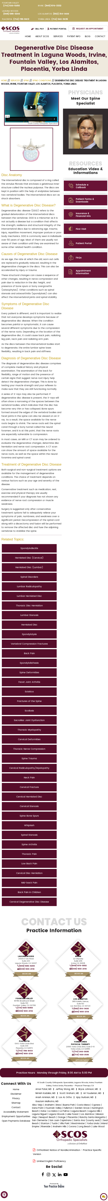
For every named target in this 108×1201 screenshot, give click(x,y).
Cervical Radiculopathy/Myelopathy (29, 768)
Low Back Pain (29, 863)
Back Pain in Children (29, 892)
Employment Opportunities (16, 1116)
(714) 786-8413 (21, 19)
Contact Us (54, 925)
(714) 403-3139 (81, 1054)
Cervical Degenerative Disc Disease (29, 901)
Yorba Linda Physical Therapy (80, 1043)
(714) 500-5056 (11, 5)
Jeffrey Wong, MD (65, 1089)
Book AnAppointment (26, 975)
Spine (26, 80)
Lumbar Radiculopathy (29, 586)
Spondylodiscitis (29, 548)
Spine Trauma (29, 758)
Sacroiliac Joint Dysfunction (29, 720)
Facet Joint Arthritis (29, 682)
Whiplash (29, 825)
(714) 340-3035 (59, 19)
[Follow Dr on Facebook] (42, 1175)
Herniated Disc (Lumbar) (29, 567)
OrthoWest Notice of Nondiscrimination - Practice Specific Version (67, 1152)
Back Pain (29, 653)
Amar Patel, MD (43, 1089)
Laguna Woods (26, 956)
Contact (100, 36)
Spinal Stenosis (29, 834)
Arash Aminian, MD (45, 1097)
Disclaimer (16, 1093)
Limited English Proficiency (51, 1161)
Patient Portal (58, 28)
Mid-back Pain (29, 882)
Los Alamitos (80, 999)
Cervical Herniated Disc (29, 796)
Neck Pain (29, 777)
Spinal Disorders (29, 577)
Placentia (24, 1041)
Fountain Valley (24, 998)
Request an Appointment (89, 28)
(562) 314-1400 (61, 13)
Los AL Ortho (65, 1097)
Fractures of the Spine (29, 701)
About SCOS (42, 36)
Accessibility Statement (16, 1111)
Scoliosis (29, 710)
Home (28, 36)
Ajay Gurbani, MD (85, 1097)
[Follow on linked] (59, 1175)
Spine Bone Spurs (29, 815)
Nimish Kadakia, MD (45, 1093)
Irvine (78, 956)
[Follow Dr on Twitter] (54, 1175)
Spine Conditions (41, 80)
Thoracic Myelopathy (29, 729)
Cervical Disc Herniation (29, 873)
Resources (85, 167)
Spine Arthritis (29, 844)
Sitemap (16, 1102)
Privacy (16, 1098)
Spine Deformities (29, 672)
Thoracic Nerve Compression (29, 749)
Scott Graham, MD (69, 1093)
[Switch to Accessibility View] (4, 1194)
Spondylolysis (29, 634)
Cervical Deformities (29, 739)
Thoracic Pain (29, 854)
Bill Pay (39, 28)
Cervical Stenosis (29, 806)
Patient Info (73, 36)
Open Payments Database (16, 1120)
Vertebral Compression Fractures (29, 643)
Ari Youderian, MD (92, 1093)
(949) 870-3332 (53, 5)
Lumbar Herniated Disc (29, 596)
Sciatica (29, 691)
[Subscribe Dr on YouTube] (65, 1175)
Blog (87, 36)
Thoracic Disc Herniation (29, 605)
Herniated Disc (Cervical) (29, 557)
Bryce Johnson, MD (88, 1089)
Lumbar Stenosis (29, 615)
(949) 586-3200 (11, 13)
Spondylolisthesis (29, 663)
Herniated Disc (29, 624)
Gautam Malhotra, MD (46, 1101)
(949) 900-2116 (26, 969)
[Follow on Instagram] (48, 1175)
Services (58, 36)
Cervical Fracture (29, 787)
